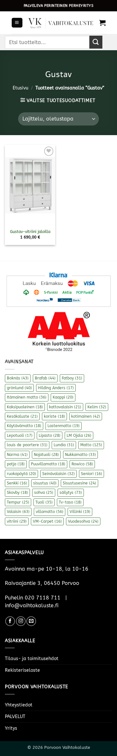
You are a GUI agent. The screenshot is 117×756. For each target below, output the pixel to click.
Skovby (17, 492)
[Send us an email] (31, 621)
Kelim (96, 407)
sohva (43, 492)
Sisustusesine (79, 483)
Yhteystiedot (18, 705)
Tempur (18, 502)
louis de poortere (27, 445)
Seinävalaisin (58, 473)
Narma (17, 454)
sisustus (45, 483)
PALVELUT (15, 716)
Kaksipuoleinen (25, 407)
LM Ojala (79, 435)
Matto (91, 445)
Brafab (45, 378)
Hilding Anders (56, 388)
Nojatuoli (46, 454)
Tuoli (44, 502)
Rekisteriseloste (22, 670)
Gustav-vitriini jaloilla (30, 231)
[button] (17, 23)
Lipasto (49, 435)
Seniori (91, 473)
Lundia (64, 445)
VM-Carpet (47, 521)
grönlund (19, 388)
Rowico (82, 464)
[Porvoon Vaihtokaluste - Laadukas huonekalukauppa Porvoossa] (61, 22)
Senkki (17, 483)
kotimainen (85, 416)
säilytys (70, 492)
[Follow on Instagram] (21, 621)
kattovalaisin (65, 407)
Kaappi (63, 397)
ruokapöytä (21, 473)
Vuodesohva (83, 521)
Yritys (11, 728)
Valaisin (18, 511)
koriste (54, 416)
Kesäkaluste (22, 416)
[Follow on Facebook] (10, 621)
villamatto (49, 511)
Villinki (80, 511)
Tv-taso (70, 502)
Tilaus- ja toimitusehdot (31, 658)
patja (16, 464)
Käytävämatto (24, 426)
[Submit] (95, 42)
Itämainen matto (26, 397)
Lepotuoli (19, 435)
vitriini (17, 521)
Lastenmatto (63, 426)
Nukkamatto (80, 454)
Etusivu (20, 88)
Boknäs (18, 378)
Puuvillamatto (48, 464)
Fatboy (72, 378)
